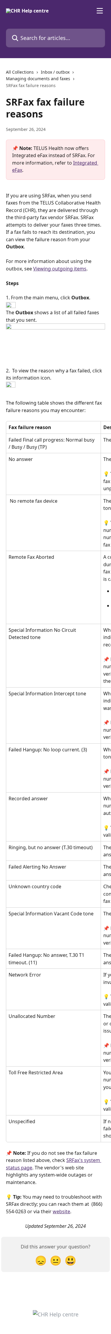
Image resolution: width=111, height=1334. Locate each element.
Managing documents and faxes (38, 78)
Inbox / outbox (55, 72)
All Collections (20, 72)
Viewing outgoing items (59, 268)
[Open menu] (99, 10)
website (61, 1211)
